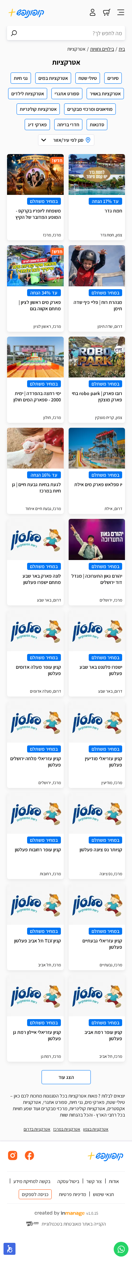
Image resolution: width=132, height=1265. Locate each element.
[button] (9, 1249)
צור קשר (94, 1181)
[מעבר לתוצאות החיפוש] (14, 33)
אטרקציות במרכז (66, 1129)
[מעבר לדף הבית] (26, 13)
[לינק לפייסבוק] (29, 1159)
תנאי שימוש (103, 1194)
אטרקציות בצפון (95, 1129)
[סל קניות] (106, 13)
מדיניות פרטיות (72, 1194)
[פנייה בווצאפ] (121, 1249)
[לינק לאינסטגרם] (12, 1159)
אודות (114, 1181)
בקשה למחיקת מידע (31, 1181)
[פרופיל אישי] (92, 13)
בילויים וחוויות (102, 49)
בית (122, 49)
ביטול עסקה (68, 1181)
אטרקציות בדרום (37, 1129)
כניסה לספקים (35, 1194)
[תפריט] (121, 13)
